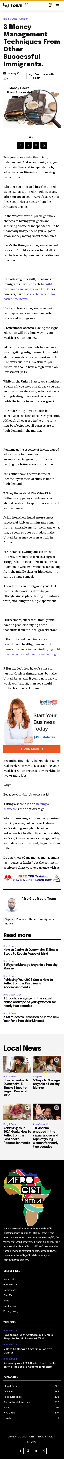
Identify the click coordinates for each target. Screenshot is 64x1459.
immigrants (47, 919)
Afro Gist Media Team (44, 76)
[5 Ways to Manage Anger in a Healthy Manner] (47, 1064)
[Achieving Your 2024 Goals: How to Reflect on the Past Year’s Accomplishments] (17, 1112)
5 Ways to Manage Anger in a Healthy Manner (46, 1084)
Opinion (23, 19)
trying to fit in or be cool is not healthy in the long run (31, 654)
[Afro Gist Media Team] (11, 904)
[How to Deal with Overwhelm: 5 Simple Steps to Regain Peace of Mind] (17, 1064)
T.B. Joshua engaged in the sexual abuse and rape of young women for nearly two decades (29, 1002)
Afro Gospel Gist (12, 994)
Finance (21, 919)
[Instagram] (28, 1451)
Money (9, 923)
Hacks (33, 919)
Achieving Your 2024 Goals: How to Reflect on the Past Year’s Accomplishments (28, 983)
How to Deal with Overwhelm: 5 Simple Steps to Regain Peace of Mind (15, 1088)
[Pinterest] (36, 145)
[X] (28, 145)
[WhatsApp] (43, 145)
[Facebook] (20, 145)
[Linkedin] (36, 1451)
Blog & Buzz (10, 19)
